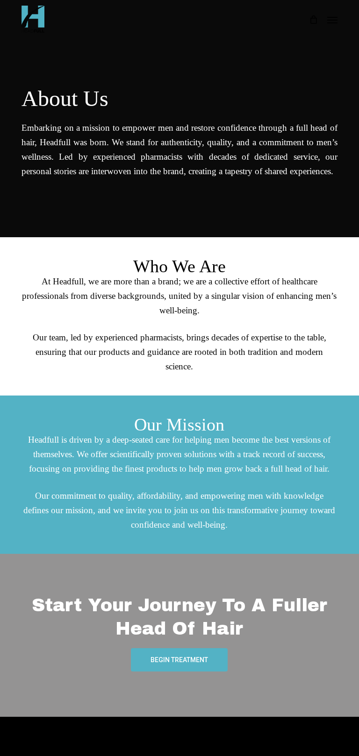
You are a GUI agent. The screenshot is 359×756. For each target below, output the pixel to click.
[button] (332, 19)
